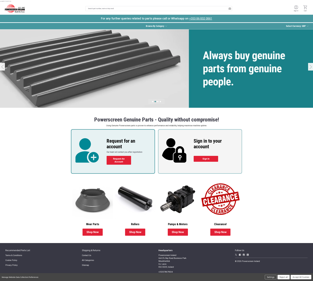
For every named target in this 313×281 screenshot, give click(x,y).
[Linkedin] (248, 255)
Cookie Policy (11, 260)
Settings (270, 277)
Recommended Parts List (17, 250)
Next (310, 67)
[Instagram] (244, 255)
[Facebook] (240, 255)
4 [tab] (160, 101)
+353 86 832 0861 (200, 18)
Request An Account (119, 160)
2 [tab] (155, 101)
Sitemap (85, 265)
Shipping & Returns (91, 250)
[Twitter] (236, 255)
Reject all (283, 277)
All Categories (88, 260)
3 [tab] (157, 101)
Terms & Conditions (13, 255)
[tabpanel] (156, 68)
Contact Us (86, 255)
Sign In (205, 158)
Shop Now (92, 232)
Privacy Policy (11, 265)
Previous (2, 67)
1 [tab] (152, 101)
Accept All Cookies (301, 277)
